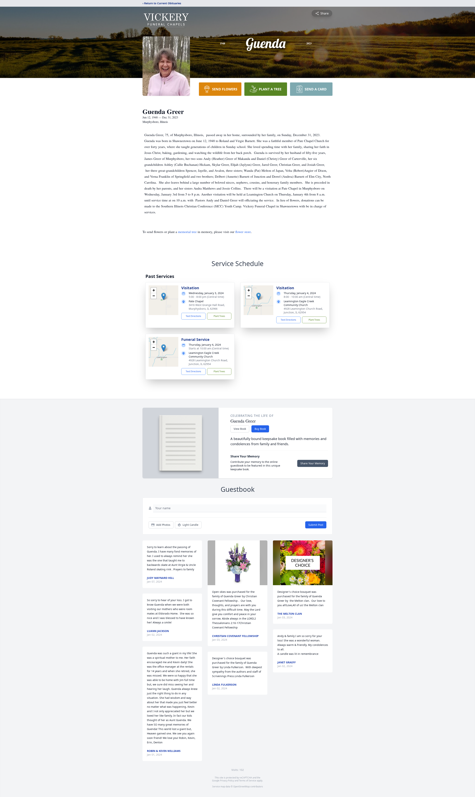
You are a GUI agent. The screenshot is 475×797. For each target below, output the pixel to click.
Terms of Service (247, 780)
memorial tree (187, 231)
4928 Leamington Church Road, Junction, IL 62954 (303, 310)
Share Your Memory (312, 463)
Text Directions (193, 316)
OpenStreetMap (241, 786)
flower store (243, 231)
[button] (163, 296)
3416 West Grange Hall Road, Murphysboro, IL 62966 (207, 306)
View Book (240, 429)
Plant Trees (219, 316)
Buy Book (260, 429)
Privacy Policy (227, 780)
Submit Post (315, 525)
